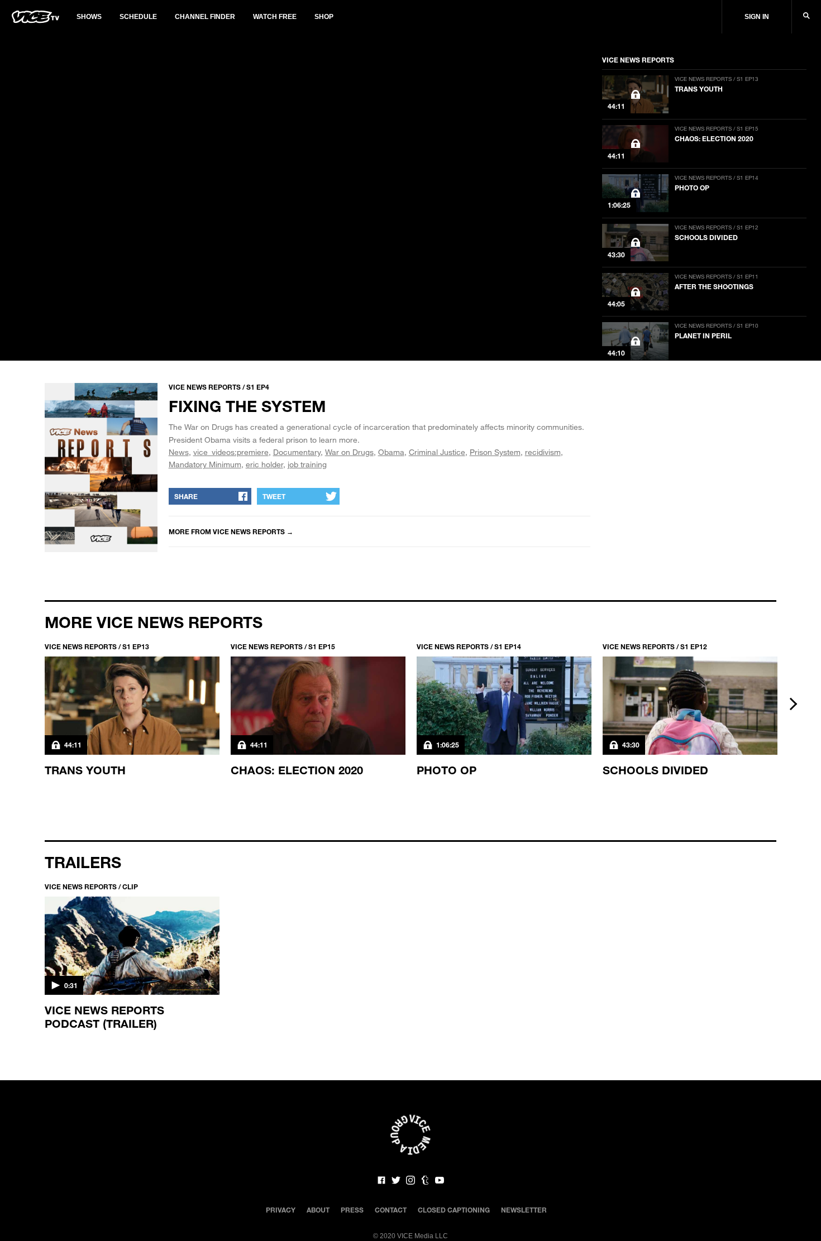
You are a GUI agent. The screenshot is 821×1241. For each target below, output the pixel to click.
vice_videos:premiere (231, 452)
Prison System (495, 452)
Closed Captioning (454, 1209)
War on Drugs (349, 452)
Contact (391, 1209)
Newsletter (524, 1209)
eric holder (264, 464)
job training (307, 464)
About (318, 1209)
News (179, 452)
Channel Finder (205, 17)
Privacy (280, 1209)
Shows (89, 17)
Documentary (297, 452)
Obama (391, 452)
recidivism (543, 452)
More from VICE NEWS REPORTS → (231, 531)
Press (352, 1209)
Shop (323, 17)
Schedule (138, 17)
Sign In (756, 17)
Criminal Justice (437, 452)
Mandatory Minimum (205, 464)
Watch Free (275, 17)
